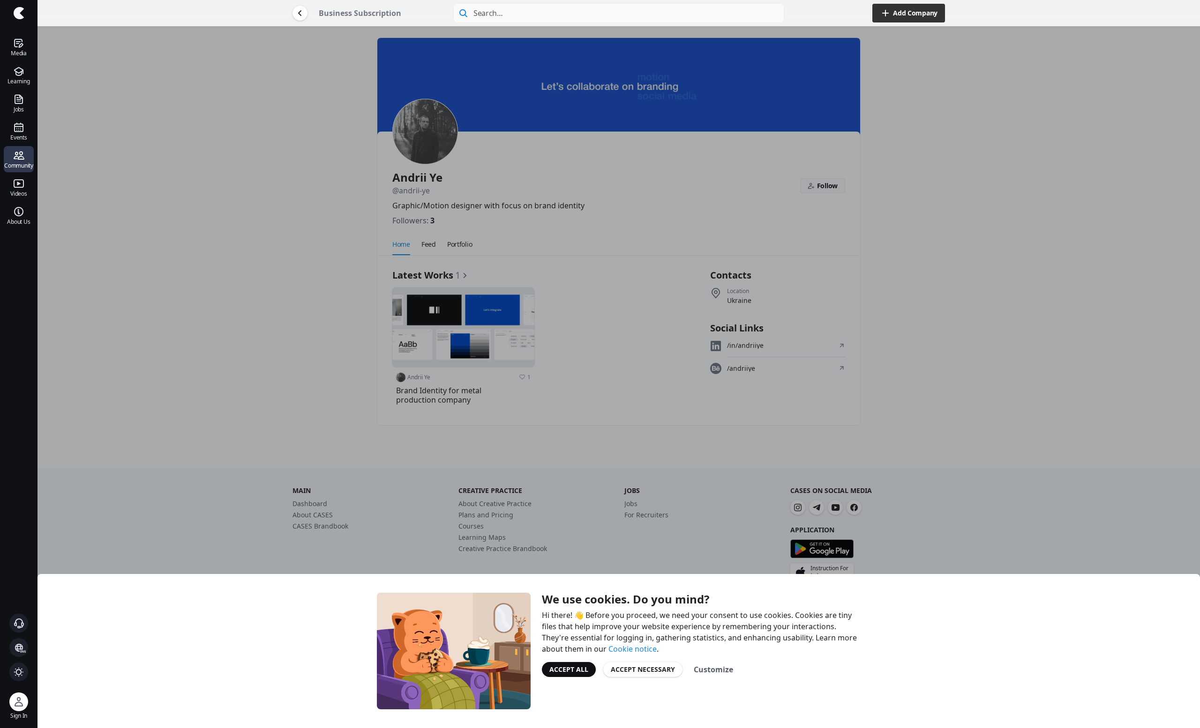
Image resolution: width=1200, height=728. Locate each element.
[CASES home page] (19, 13)
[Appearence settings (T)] (19, 671)
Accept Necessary (643, 669)
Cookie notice (632, 649)
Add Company (915, 12)
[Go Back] (300, 13)
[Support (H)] (19, 623)
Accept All (568, 669)
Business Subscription (360, 13)
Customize (713, 669)
